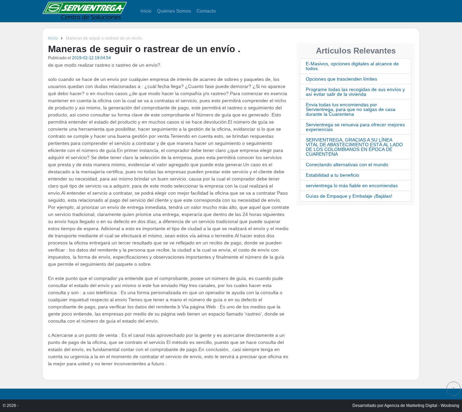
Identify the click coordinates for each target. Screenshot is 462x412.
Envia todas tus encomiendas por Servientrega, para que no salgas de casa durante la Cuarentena (350, 109)
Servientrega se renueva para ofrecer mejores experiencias (355, 127)
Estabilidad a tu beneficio (332, 175)
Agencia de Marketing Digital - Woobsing (421, 405)
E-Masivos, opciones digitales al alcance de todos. (352, 66)
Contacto (206, 11)
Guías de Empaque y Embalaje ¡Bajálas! (349, 196)
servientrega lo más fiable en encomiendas (352, 185)
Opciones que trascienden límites (341, 79)
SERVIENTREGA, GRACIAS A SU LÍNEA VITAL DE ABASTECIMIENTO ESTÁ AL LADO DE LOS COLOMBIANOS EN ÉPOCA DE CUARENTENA (354, 147)
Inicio (146, 11)
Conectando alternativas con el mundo (347, 164)
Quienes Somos (174, 11)
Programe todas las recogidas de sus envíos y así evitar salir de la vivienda (355, 92)
